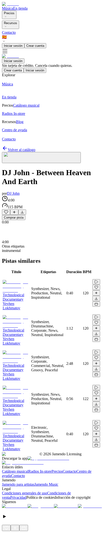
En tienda (20, 8)
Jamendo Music (46, 484)
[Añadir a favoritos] (6, 212)
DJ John (13, 193)
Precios (9, 13)
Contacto (9, 32)
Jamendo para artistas (18, 484)
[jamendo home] (10, 4)
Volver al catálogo (21, 150)
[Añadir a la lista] (14, 212)
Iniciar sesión (13, 46)
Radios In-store (40, 471)
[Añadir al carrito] (96, 304)
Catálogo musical (15, 471)
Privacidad (18, 497)
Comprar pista (13, 217)
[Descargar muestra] (22, 212)
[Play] (41, 157)
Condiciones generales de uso (24, 493)
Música (7, 8)
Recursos (10, 23)
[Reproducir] (96, 281)
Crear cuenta (35, 46)
